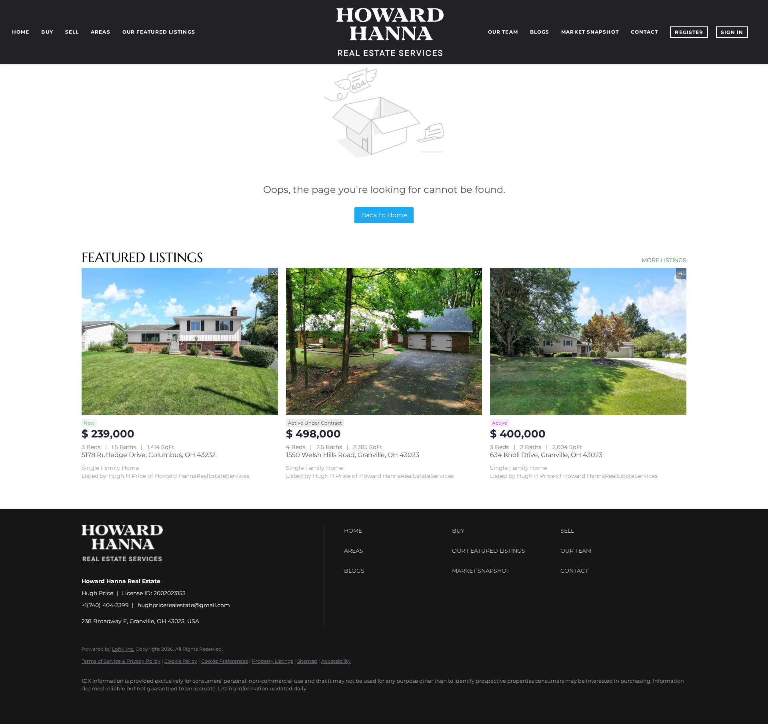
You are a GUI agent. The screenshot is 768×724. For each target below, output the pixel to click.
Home (20, 32)
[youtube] (184, 702)
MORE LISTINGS (664, 260)
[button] (396, 531)
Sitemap (307, 661)
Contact (644, 32)
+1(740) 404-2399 (105, 605)
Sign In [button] (732, 32)
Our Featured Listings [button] (158, 32)
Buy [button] (47, 32)
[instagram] (160, 702)
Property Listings (272, 661)
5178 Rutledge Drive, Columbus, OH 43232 (149, 455)
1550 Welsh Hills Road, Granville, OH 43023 (352, 455)
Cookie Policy (180, 661)
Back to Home (384, 215)
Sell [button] (72, 32)
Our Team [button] (503, 32)
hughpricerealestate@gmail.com (184, 605)
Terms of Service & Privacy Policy (121, 661)
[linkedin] (114, 702)
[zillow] (137, 702)
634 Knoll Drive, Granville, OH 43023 (546, 455)
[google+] (207, 702)
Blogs (540, 32)
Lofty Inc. (123, 649)
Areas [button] (100, 32)
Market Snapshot (590, 32)
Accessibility (336, 661)
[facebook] (91, 702)
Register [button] (689, 32)
